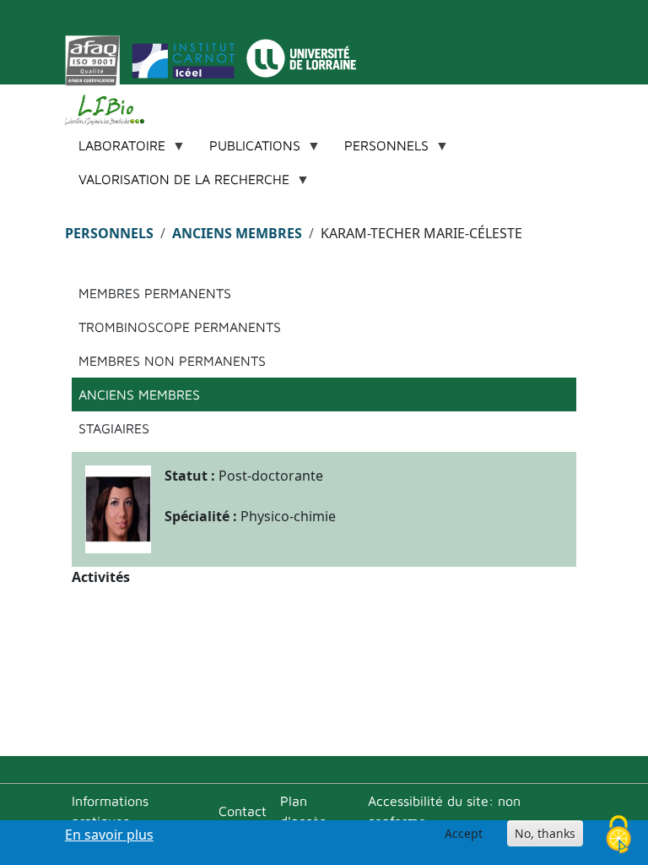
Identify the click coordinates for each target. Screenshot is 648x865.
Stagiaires (113, 428)
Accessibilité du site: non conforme (444, 811)
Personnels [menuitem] (380, 150)
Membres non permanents (172, 360)
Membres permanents (154, 293)
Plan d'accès (303, 811)
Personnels (109, 233)
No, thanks (545, 833)
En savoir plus (109, 834)
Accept (464, 833)
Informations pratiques (110, 811)
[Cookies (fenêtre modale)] (618, 836)
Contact (243, 811)
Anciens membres (237, 233)
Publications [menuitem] (248, 150)
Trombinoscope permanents (179, 327)
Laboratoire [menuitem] (115, 150)
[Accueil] (111, 110)
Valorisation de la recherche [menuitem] (177, 183)
